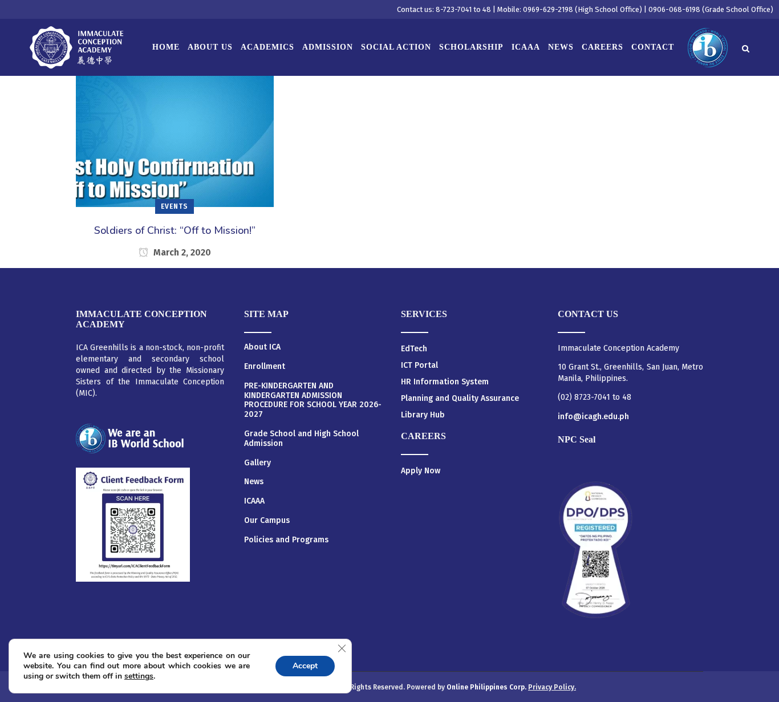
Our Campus (267, 520)
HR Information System (445, 382)
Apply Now (420, 471)
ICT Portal (419, 365)
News (253, 481)
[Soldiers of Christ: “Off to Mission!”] (175, 131)
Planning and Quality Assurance (460, 398)
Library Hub (423, 415)
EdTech (414, 349)
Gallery (257, 463)
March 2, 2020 (181, 252)
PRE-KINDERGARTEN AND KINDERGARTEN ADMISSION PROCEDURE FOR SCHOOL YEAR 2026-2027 (313, 400)
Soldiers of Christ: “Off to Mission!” (174, 230)
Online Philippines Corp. (487, 687)
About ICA (262, 347)
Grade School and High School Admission (301, 438)
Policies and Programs (286, 540)
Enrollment (264, 366)
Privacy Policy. (552, 687)
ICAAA (254, 501)
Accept (305, 665)
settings (138, 676)
